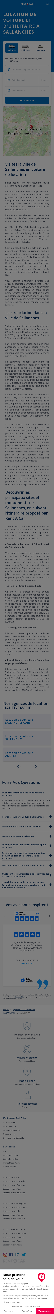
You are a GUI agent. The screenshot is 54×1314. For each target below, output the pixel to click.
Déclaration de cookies (11, 1302)
